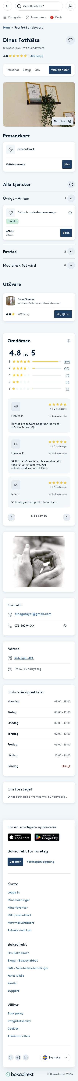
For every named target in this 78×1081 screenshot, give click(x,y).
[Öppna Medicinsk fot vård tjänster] (71, 265)
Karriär (12, 983)
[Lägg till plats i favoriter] (70, 40)
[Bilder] (39, 561)
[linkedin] (18, 1058)
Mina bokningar (19, 900)
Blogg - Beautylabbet (23, 960)
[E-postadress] (40, 614)
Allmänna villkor (19, 1036)
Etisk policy (15, 1013)
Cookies (13, 1028)
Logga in (14, 892)
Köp (67, 164)
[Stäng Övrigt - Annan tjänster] (71, 198)
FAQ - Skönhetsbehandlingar (28, 968)
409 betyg (36, 55)
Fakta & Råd (16, 975)
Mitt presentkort (19, 915)
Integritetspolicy (19, 1021)
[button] (39, 157)
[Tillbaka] (7, 6)
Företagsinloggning (41, 861)
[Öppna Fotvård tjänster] (71, 251)
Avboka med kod (19, 930)
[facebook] (26, 1058)
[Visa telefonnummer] (65, 626)
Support (13, 991)
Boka (66, 233)
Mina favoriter (18, 907)
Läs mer (15, 861)
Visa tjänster (60, 70)
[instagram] (11, 1058)
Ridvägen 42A (24, 658)
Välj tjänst (63, 314)
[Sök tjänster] (71, 184)
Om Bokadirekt (18, 953)
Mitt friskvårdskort (21, 922)
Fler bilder (60, 121)
